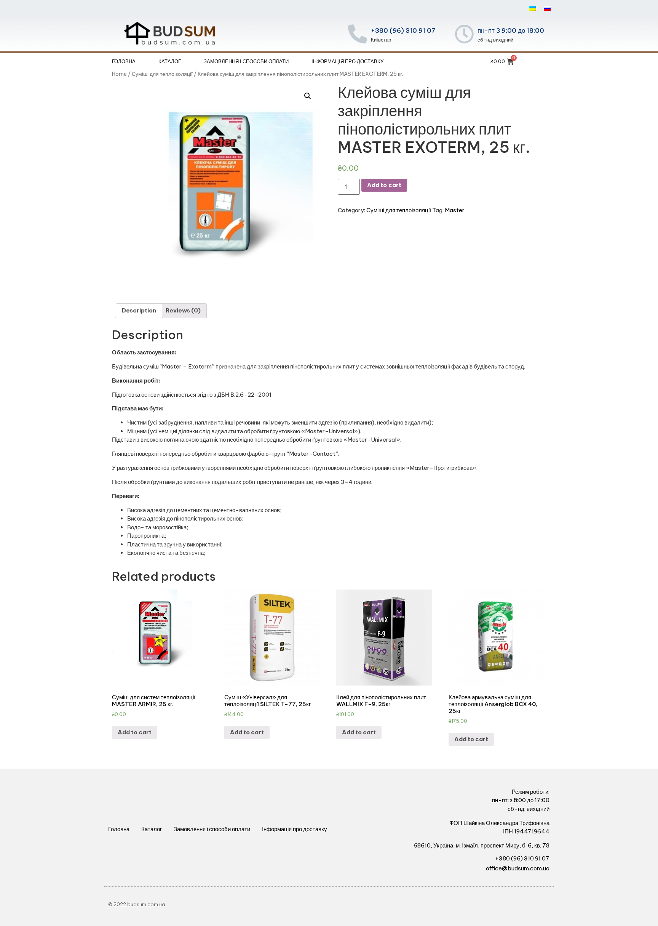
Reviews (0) (183, 310)
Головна (124, 61)
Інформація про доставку (347, 61)
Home (119, 73)
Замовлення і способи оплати (246, 61)
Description (139, 310)
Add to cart (384, 185)
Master (455, 210)
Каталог (169, 61)
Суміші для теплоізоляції (162, 73)
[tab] (139, 311)
